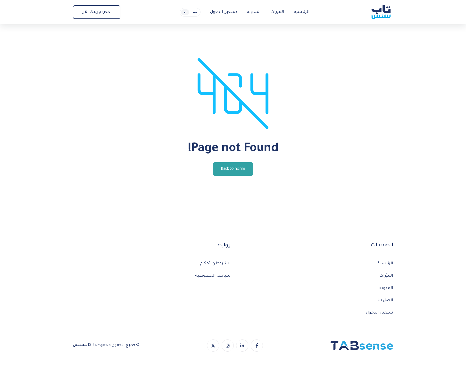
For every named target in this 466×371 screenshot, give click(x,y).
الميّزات (386, 276)
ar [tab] (185, 12)
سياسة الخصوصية (213, 276)
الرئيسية (385, 263)
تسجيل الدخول (379, 313)
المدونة (386, 288)
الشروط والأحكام (215, 263)
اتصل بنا (385, 300)
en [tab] (195, 12)
